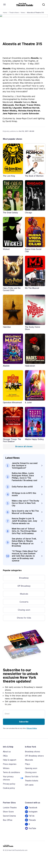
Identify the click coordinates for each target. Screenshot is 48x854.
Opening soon (31, 768)
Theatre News (14, 12)
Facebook (33, 807)
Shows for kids (24, 617)
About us (7, 751)
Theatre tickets (31, 780)
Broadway (24, 578)
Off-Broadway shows (34, 756)
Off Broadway (24, 586)
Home (5, 12)
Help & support (9, 760)
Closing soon (24, 610)
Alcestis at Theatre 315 (35, 12)
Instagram (33, 812)
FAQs (5, 756)
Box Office (7, 820)
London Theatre (10, 807)
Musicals (24, 594)
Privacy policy (9, 784)
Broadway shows (32, 751)
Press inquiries (9, 764)
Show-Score (8, 812)
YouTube (32, 828)
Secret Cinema (9, 816)
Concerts (24, 602)
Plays (27, 764)
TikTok (31, 816)
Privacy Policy (32, 728)
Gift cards (29, 785)
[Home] (24, 5)
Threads (32, 820)
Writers (6, 768)
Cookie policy (9, 788)
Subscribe (23, 722)
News (23, 12)
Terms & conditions (11, 772)
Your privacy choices (8, 778)
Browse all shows (23, 446)
